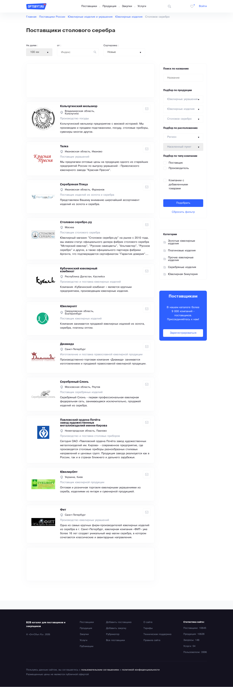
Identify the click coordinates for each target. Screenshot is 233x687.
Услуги (142, 6)
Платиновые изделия (182, 250)
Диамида (67, 344)
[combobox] (39, 52)
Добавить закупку (116, 628)
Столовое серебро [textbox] (179, 119)
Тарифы (148, 628)
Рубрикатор (112, 634)
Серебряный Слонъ (74, 382)
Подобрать (183, 203)
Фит (63, 510)
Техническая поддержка (157, 634)
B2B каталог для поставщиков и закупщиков (45, 624)
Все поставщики (115, 640)
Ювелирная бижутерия (183, 274)
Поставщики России (52, 17)
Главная (31, 17)
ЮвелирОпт (69, 472)
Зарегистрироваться (183, 333)
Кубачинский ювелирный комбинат (78, 270)
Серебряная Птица (74, 184)
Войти (203, 6)
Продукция (109, 6)
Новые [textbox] (111, 52)
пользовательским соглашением (100, 670)
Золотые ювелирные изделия (181, 242)
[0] (192, 6)
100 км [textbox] (34, 52)
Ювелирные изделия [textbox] (180, 109)
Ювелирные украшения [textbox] (182, 99)
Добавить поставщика (118, 622)
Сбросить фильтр (183, 212)
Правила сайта (151, 640)
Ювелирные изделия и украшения (90, 17)
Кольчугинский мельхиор (78, 106)
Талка (64, 146)
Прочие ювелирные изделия (181, 258)
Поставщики (89, 6)
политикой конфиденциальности (141, 670)
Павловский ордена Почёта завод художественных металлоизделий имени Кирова (83, 423)
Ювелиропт (68, 306)
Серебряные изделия (182, 267)
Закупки (127, 6)
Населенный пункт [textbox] (179, 147)
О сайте (147, 622)
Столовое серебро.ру (76, 222)
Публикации (86, 646)
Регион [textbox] (171, 137)
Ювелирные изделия (128, 17)
